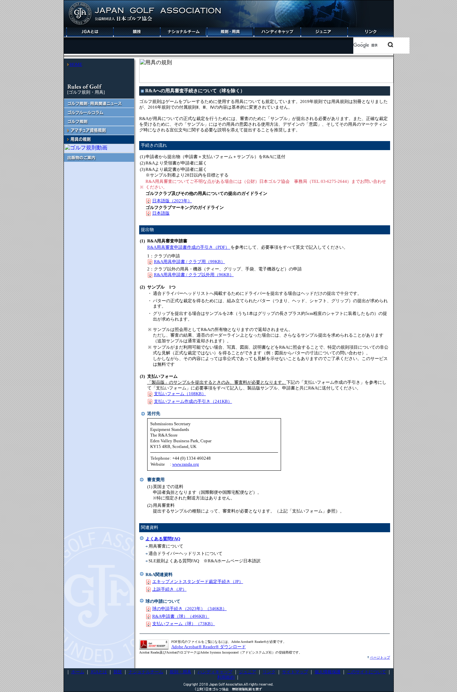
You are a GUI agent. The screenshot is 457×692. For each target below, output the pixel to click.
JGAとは (99, 671)
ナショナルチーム (145, 671)
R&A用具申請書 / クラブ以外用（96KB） (194, 274)
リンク (269, 671)
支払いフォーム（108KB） (180, 393)
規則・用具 (180, 671)
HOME (76, 64)
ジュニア (247, 671)
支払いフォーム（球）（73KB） (183, 623)
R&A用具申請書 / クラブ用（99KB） (189, 261)
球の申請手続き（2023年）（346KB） (189, 608)
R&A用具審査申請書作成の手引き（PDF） (189, 247)
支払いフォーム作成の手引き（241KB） (193, 401)
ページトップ (380, 657)
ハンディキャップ (215, 671)
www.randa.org (185, 464)
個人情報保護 (327, 671)
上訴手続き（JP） (169, 589)
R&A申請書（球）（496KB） (180, 616)
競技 (117, 671)
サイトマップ (295, 671)
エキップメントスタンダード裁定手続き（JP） (197, 581)
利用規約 (226, 677)
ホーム (77, 671)
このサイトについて (366, 671)
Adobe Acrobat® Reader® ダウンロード (208, 646)
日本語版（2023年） (172, 200)
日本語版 (161, 213)
